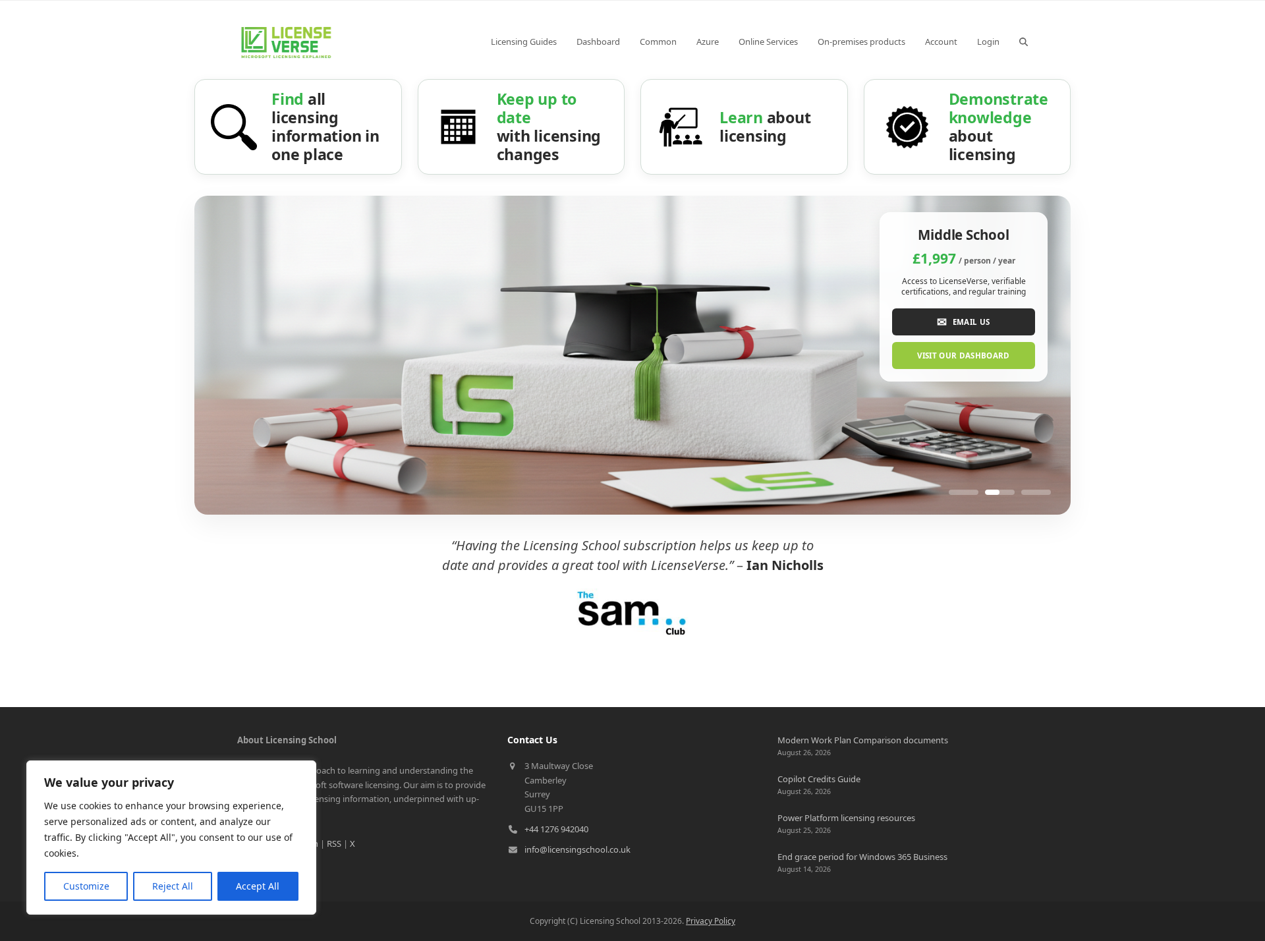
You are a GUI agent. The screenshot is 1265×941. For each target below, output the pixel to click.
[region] (171, 837)
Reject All (172, 886)
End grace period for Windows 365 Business (862, 857)
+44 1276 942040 (556, 829)
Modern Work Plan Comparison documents (862, 740)
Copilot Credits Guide (818, 779)
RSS (334, 843)
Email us (963, 321)
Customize (86, 886)
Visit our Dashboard (963, 355)
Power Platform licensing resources (846, 818)
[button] (1023, 41)
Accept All (257, 886)
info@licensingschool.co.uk (577, 849)
